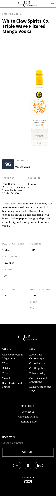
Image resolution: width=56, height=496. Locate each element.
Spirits (6, 14)
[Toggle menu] (52, 3)
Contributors (37, 363)
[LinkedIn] (39, 465)
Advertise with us (28, 416)
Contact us (28, 411)
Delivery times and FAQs (40, 388)
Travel (6, 378)
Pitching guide (28, 421)
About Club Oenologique (36, 356)
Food (5, 373)
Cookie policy (37, 368)
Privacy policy (37, 373)
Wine (5, 363)
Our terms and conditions (38, 380)
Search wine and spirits (12, 384)
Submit (28, 452)
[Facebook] (17, 465)
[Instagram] (28, 465)
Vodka (18, 14)
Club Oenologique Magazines (12, 356)
